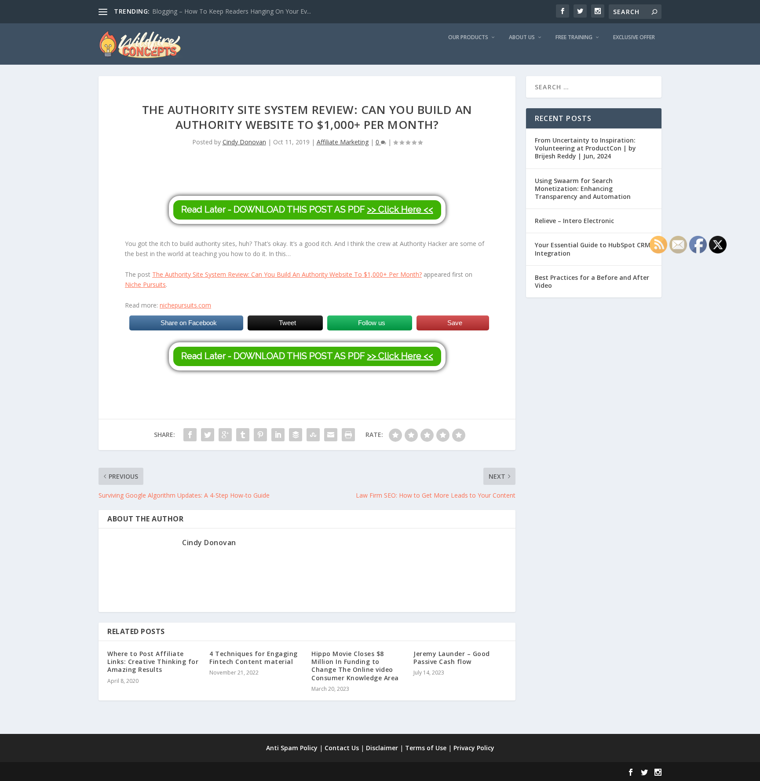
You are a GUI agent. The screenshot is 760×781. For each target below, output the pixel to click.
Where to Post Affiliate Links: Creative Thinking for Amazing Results (152, 661)
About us (522, 37)
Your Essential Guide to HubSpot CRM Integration (592, 249)
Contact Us (342, 748)
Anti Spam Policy (292, 748)
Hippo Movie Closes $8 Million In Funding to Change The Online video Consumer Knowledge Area (355, 665)
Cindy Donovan (244, 142)
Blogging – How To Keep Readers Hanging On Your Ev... (231, 11)
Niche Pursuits (145, 284)
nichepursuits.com (185, 305)
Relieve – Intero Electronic (574, 220)
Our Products (468, 37)
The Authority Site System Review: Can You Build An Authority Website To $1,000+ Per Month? (287, 274)
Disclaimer (382, 748)
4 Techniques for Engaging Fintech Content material (253, 657)
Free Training (573, 37)
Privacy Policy (473, 748)
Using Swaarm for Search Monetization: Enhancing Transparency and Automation (583, 188)
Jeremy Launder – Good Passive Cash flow (451, 657)
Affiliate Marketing (343, 142)
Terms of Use (425, 748)
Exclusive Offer (634, 37)
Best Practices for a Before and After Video (592, 281)
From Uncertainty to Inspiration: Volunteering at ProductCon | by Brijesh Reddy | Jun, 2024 (585, 148)
